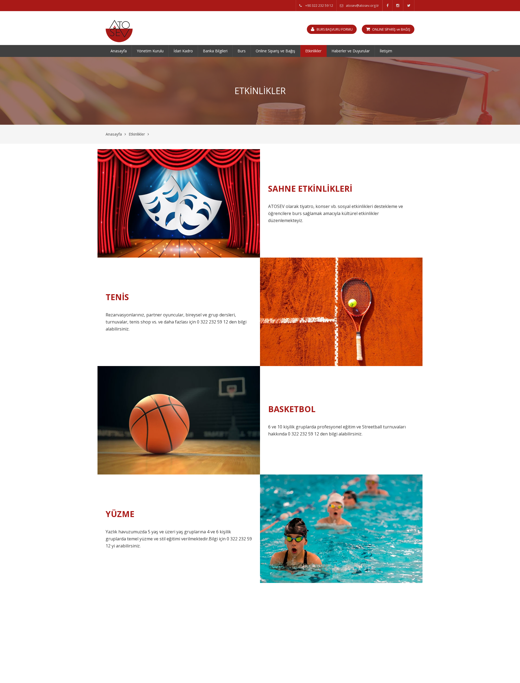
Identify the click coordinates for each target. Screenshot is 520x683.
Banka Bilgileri (215, 50)
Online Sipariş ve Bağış (275, 50)
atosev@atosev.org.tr (362, 5)
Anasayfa (118, 50)
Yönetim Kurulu (150, 50)
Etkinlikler (313, 50)
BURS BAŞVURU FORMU (334, 29)
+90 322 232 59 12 (318, 5)
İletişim (386, 50)
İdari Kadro (183, 50)
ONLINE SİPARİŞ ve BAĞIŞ (390, 29)
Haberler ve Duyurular (351, 50)
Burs (242, 50)
